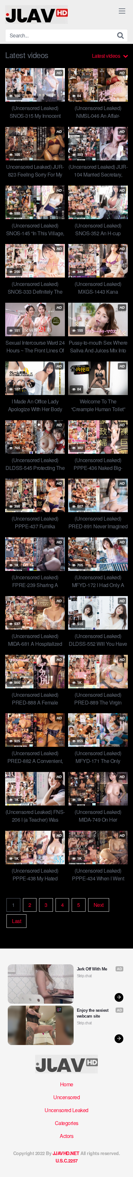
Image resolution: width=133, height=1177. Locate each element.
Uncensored (66, 1097)
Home (66, 1084)
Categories (66, 1123)
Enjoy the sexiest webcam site (93, 1013)
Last (16, 921)
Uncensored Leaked (66, 1110)
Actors (66, 1136)
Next (99, 904)
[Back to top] (122, 1163)
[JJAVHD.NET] (36, 14)
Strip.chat (84, 976)
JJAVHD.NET (66, 1153)
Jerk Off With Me (92, 969)
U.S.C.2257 (67, 1160)
